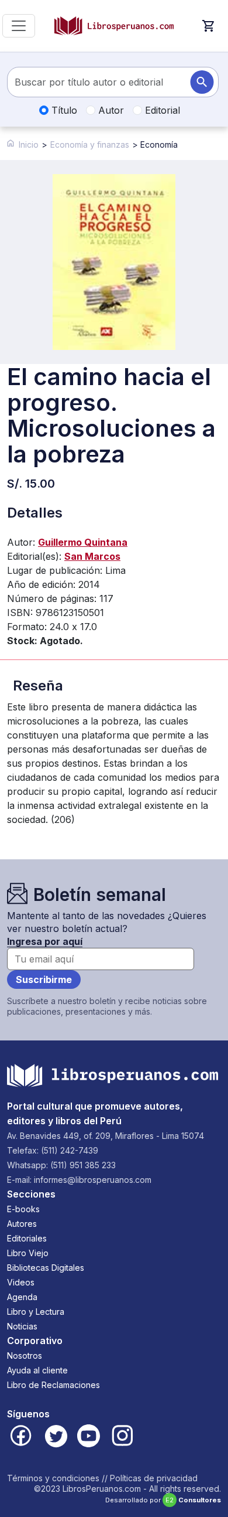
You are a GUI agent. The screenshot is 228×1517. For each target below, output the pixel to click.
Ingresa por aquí (44, 941)
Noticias (22, 1326)
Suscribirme (44, 979)
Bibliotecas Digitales (45, 1268)
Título (63, 110)
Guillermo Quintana (82, 542)
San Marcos (92, 556)
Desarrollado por (163, 1500)
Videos (20, 1282)
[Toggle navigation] (18, 26)
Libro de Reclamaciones (53, 1385)
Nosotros (24, 1355)
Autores (22, 1224)
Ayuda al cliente (37, 1370)
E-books (23, 1209)
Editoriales (27, 1238)
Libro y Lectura (35, 1312)
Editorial (161, 110)
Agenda (22, 1297)
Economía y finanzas (89, 144)
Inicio (29, 144)
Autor (109, 110)
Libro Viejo (28, 1253)
